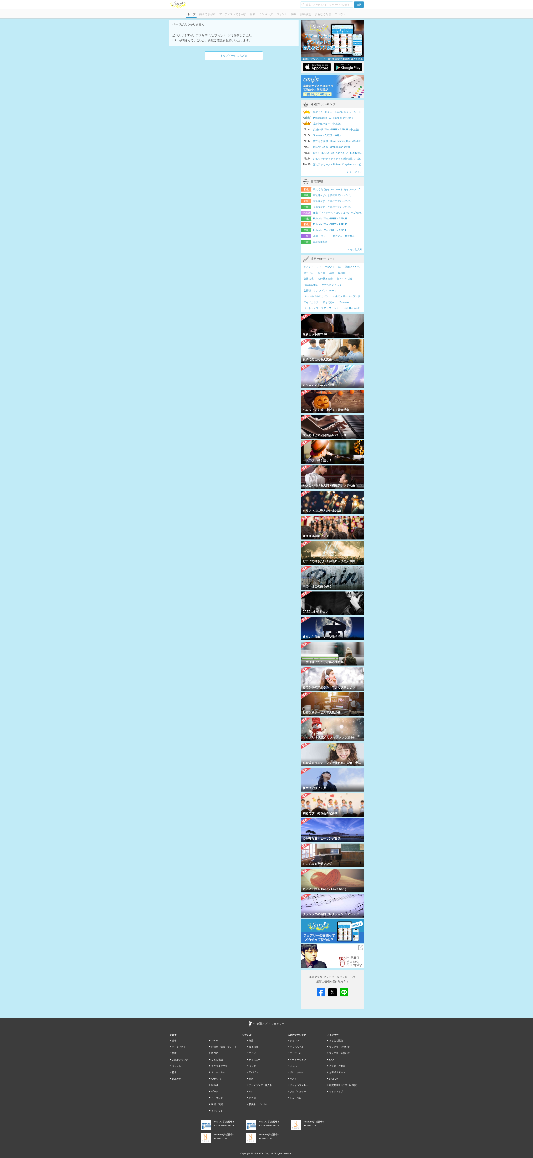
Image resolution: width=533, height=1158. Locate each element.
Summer (344, 302)
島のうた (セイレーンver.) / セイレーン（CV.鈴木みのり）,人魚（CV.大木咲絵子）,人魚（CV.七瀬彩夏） (338, 189)
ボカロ (252, 1098)
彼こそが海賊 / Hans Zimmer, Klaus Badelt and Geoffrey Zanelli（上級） (338, 141)
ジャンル (281, 14)
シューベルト (297, 1098)
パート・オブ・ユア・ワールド (321, 308)
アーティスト (179, 1047)
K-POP (214, 1053)
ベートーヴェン (298, 1059)
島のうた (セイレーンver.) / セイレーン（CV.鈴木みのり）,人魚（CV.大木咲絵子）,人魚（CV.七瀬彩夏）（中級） (338, 112)
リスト (293, 1079)
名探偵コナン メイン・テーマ (320, 290)
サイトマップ (336, 1091)
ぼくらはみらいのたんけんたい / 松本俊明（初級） (338, 152)
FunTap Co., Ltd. (265, 1153)
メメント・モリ (312, 266)
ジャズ (252, 1066)
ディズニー (254, 1059)
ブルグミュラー (298, 1091)
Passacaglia (311, 284)
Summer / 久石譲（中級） (327, 135)
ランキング (266, 14)
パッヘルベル (297, 1047)
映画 (251, 1079)
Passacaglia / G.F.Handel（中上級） (333, 117)
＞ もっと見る (354, 172)
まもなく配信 (323, 14)
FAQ (331, 1059)
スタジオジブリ (219, 1066)
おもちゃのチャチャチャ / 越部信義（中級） (337, 158)
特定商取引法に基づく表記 (343, 1085)
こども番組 (217, 1059)
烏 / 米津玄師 (320, 241)
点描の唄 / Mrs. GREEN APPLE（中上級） (336, 129)
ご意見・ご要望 (337, 1066)
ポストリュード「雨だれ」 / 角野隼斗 (334, 236)
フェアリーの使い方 (339, 1053)
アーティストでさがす (232, 14)
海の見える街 (325, 278)
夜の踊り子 (344, 272)
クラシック (217, 1111)
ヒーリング (217, 1098)
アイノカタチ (311, 302)
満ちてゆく (329, 302)
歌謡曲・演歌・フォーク (224, 1047)
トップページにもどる (233, 55)
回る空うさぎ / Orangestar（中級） (333, 147)
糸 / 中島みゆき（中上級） (327, 123)
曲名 (174, 1040)
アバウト (340, 14)
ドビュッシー (297, 1072)
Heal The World (351, 308)
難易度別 (305, 14)
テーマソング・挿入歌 (260, 1085)
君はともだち (352, 266)
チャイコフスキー (299, 1085)
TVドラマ (254, 1072)
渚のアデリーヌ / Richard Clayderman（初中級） (338, 164)
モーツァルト (297, 1053)
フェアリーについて (339, 1047)
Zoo (331, 272)
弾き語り (253, 1047)
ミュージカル (218, 1072)
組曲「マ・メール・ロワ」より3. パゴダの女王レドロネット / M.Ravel (338, 212)
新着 (252, 14)
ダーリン (309, 272)
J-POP (214, 1040)
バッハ (293, 1066)
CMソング (216, 1079)
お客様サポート (337, 1072)
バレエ (252, 1091)
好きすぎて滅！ (345, 278)
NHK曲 (214, 1085)
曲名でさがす (207, 14)
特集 (293, 14)
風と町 (321, 272)
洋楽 (251, 1040)
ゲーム (214, 1091)
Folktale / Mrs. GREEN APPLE (330, 218)
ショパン (294, 1040)
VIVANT (329, 266)
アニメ (252, 1053)
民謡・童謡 (217, 1104)
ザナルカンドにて (332, 284)
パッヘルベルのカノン (316, 296)
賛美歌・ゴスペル (258, 1104)
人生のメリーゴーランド (346, 296)
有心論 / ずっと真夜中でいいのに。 (332, 195)
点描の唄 (309, 278)
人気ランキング (180, 1059)
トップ (191, 14)
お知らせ (333, 1079)
